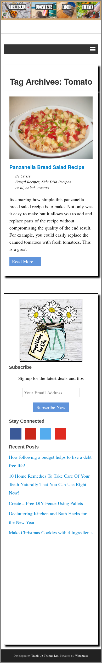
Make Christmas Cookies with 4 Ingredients (51, 532)
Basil (19, 187)
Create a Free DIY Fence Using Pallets (46, 503)
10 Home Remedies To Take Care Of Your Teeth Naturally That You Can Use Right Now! (49, 484)
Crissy (25, 175)
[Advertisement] (51, 588)
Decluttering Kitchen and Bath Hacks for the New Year (48, 517)
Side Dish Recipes (56, 181)
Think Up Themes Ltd (44, 655)
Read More (22, 261)
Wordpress (81, 655)
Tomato (43, 187)
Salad (30, 187)
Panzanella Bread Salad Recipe (46, 167)
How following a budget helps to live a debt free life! (50, 461)
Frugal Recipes (27, 181)
